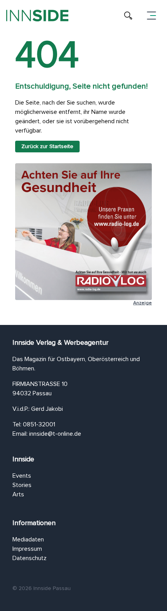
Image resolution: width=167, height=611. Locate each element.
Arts (18, 494)
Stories (21, 485)
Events (21, 476)
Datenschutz (29, 558)
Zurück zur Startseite (47, 146)
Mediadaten (28, 539)
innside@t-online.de (55, 434)
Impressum (27, 549)
